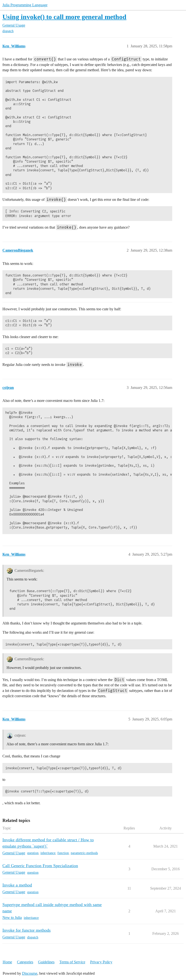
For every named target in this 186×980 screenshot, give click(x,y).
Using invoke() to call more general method (64, 17)
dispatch (8, 31)
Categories (25, 962)
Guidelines (46, 962)
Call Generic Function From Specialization (40, 865)
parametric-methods (84, 853)
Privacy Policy (101, 962)
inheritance (47, 853)
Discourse (29, 973)
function (63, 853)
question (33, 853)
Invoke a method (17, 885)
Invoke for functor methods (26, 930)
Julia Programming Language (24, 5)
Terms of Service (72, 962)
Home (7, 962)
